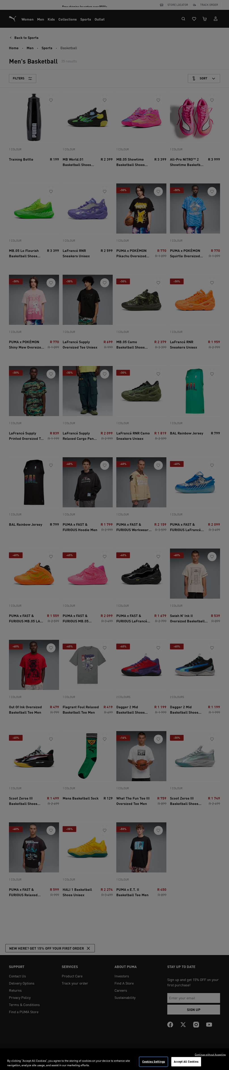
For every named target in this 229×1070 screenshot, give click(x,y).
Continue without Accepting (210, 1054)
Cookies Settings (153, 1061)
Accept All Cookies (186, 1061)
